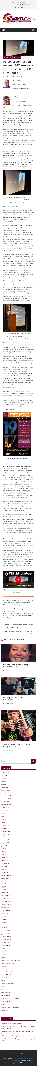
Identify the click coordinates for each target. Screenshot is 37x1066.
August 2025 (5, 807)
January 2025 (5, 828)
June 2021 (4, 954)
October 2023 (5, 872)
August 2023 (5, 878)
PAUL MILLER (19, 76)
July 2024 (4, 846)
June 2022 (4, 919)
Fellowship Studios (8, 155)
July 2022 (4, 916)
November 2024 (6, 834)
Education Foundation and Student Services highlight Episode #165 (18, 626)
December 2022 (6, 901)
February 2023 (7, 57)
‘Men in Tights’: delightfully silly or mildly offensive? (17, 745)
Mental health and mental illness (10, 960)
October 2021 (5, 942)
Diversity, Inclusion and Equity (10, 1007)
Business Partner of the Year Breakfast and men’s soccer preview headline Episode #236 (20, 5)
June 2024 (4, 849)
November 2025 (6, 799)
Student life (4, 1010)
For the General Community (9, 972)
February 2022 (5, 931)
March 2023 (4, 893)
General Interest (6, 975)
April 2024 (4, 854)
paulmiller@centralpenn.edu (21, 89)
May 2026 (4, 781)
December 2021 (6, 937)
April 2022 (4, 925)
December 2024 (6, 831)
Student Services (6, 978)
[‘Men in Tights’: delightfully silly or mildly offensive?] (18, 711)
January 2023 (5, 898)
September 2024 (6, 840)
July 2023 (4, 881)
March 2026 (4, 787)
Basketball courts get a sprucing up (11, 1023)
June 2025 (4, 813)
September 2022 (6, 910)
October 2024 (5, 837)
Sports (3, 981)
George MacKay (14, 477)
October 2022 (5, 907)
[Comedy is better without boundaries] (18, 678)
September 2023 (6, 875)
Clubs (3, 989)
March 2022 (4, 928)
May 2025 (4, 816)
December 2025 (6, 796)
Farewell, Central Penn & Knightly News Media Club (17, 665)
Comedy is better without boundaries (14, 698)
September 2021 (6, 945)
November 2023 (6, 869)
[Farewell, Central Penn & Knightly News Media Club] (18, 645)
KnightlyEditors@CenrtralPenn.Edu (13, 613)
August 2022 (5, 913)
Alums (3, 969)
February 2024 (5, 860)
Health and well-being (7, 963)
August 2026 (5, 772)
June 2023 (4, 884)
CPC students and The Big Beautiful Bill (12, 1036)
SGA (2, 986)
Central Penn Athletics (7, 992)
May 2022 (4, 922)
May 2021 (4, 957)
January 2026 (5, 793)
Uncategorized (5, 1013)
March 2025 (4, 822)
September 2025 (6, 805)
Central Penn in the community (10, 998)
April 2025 (4, 819)
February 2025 (5, 825)
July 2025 (4, 810)
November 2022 (6, 904)
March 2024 (4, 857)
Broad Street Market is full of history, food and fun (17, 633)
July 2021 (4, 951)
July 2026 (4, 775)
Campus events (5, 1001)
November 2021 (6, 939)
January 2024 (5, 863)
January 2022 (5, 934)
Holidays (3, 966)
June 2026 (4, 778)
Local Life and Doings (7, 983)
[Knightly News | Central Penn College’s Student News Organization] (3, 30)
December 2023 (6, 866)
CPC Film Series (17, 57)
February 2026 (5, 790)
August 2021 (5, 948)
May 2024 (4, 851)
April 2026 (4, 784)
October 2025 (5, 802)
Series (3, 1004)
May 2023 (4, 887)
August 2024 (5, 843)
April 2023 (4, 890)
